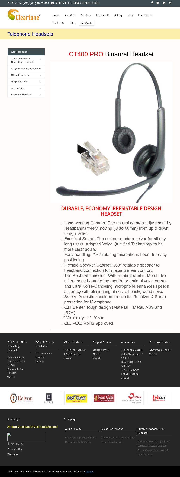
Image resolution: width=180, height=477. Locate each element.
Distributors (145, 15)
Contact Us (59, 23)
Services (86, 15)
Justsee (89, 471)
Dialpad (97, 354)
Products (101, 15)
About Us (70, 15)
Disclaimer (12, 454)
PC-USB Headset (72, 354)
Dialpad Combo (101, 349)
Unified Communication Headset (15, 369)
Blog (73, 23)
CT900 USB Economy (160, 349)
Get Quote (86, 23)
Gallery (118, 15)
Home (56, 15)
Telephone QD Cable (131, 349)
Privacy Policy (14, 449)
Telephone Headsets (75, 349)
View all (11, 377)
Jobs (130, 15)
